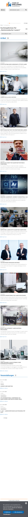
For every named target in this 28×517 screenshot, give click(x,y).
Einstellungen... (7, 514)
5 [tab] (13, 23)
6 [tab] (14, 23)
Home (1, 25)
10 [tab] (20, 23)
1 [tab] (8, 23)
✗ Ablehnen (7, 512)
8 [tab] (17, 23)
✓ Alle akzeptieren (17, 512)
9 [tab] (18, 23)
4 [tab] (12, 23)
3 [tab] (10, 23)
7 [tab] (16, 23)
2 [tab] (9, 23)
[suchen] (26, 10)
